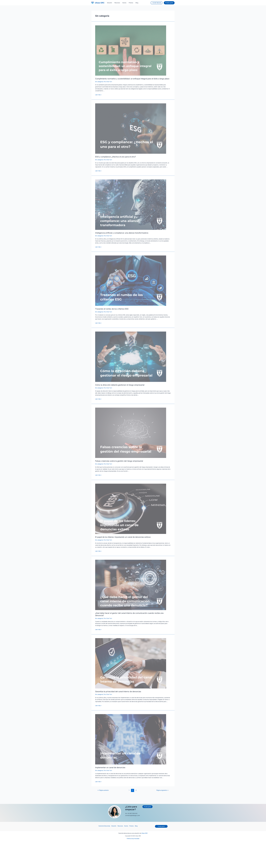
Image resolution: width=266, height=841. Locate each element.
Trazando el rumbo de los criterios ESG (111, 309)
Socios (124, 2)
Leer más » (98, 94)
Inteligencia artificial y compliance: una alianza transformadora (121, 233)
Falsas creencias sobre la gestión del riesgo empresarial (119, 461)
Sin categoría (99, 81)
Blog (137, 2)
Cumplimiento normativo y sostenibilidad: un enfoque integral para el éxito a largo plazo (132, 79)
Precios (131, 2)
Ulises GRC (99, 3)
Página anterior (103, 790)
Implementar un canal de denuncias (110, 767)
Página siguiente (162, 790)
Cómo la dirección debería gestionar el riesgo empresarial (119, 385)
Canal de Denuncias (104, 826)
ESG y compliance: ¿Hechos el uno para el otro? (115, 157)
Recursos (117, 2)
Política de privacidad (133, 838)
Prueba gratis (147, 806)
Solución (109, 2)
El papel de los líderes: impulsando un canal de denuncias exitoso (123, 537)
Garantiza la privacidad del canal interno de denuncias (118, 691)
